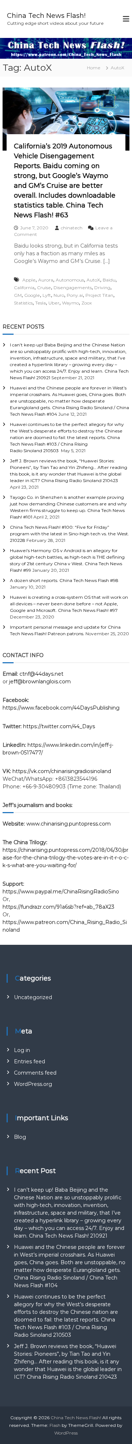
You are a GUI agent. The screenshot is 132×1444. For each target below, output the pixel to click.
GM (18, 295)
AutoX (93, 280)
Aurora (45, 280)
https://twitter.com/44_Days (59, 726)
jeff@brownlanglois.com (40, 681)
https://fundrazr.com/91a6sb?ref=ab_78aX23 (58, 907)
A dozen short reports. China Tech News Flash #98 (64, 580)
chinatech (71, 227)
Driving (102, 287)
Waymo (70, 303)
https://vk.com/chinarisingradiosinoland (61, 771)
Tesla (40, 303)
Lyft (47, 295)
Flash (55, 1425)
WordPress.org (33, 1084)
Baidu (109, 280)
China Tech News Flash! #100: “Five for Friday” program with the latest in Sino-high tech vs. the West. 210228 (69, 533)
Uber (53, 303)
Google (32, 295)
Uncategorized (33, 997)
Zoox (86, 303)
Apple (29, 280)
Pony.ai (75, 295)
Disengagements (73, 287)
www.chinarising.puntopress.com (68, 823)
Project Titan (99, 295)
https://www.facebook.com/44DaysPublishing (61, 707)
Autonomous (70, 280)
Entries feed (29, 1061)
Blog (20, 1137)
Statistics (23, 303)
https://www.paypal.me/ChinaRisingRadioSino (62, 891)
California (24, 287)
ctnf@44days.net (41, 674)
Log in (22, 1050)
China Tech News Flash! (46, 16)
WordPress (66, 1433)
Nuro (59, 295)
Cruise (44, 287)
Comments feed (35, 1073)
